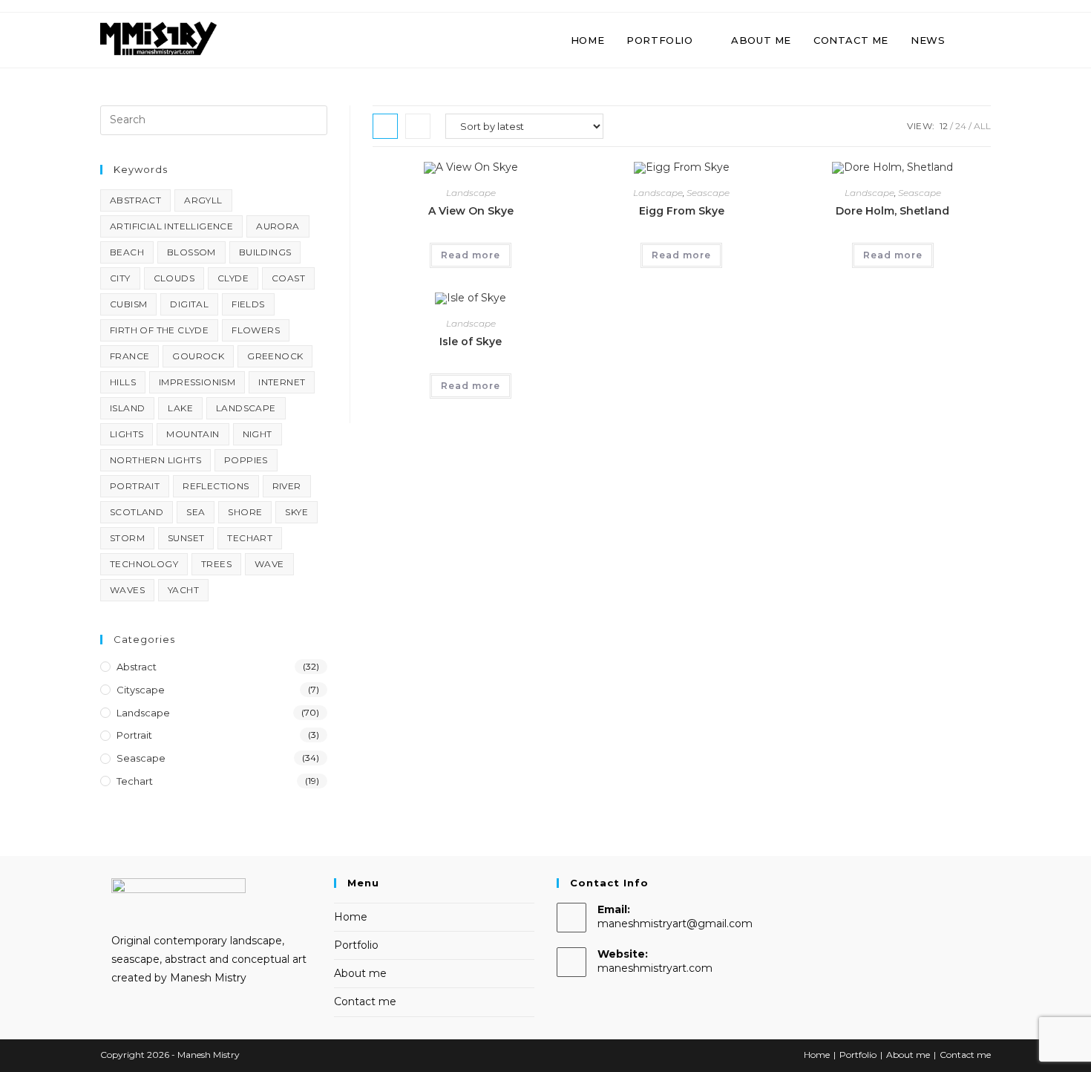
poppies (246, 459)
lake (180, 408)
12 (944, 125)
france (129, 356)
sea (195, 511)
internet (281, 382)
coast (288, 278)
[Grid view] (385, 126)
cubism (128, 304)
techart (249, 537)
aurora (277, 226)
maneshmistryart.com (654, 968)
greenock (275, 356)
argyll (203, 200)
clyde (233, 278)
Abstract (137, 667)
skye (296, 511)
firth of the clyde (159, 330)
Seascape (708, 192)
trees (216, 563)
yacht (183, 589)
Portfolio (356, 945)
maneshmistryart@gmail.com (675, 923)
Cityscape (141, 690)
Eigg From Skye (681, 211)
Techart (135, 781)
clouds (174, 278)
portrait (135, 485)
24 (960, 125)
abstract (135, 200)
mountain (192, 433)
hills (123, 382)
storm (127, 537)
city (120, 278)
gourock (198, 356)
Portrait (134, 735)
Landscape (471, 192)
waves (127, 589)
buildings (265, 252)
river (286, 485)
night (257, 433)
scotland (136, 511)
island (127, 408)
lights (126, 433)
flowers (256, 330)
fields (248, 304)
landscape (246, 408)
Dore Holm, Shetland (892, 211)
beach (127, 252)
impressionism (197, 382)
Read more (470, 255)
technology (144, 563)
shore (245, 511)
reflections (216, 485)
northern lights (155, 459)
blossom (191, 252)
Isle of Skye (470, 341)
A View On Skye (471, 211)
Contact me (365, 1001)
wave (269, 563)
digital (189, 304)
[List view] (417, 126)
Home (350, 917)
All (982, 125)
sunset (186, 537)
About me (360, 973)
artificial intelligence (171, 226)
